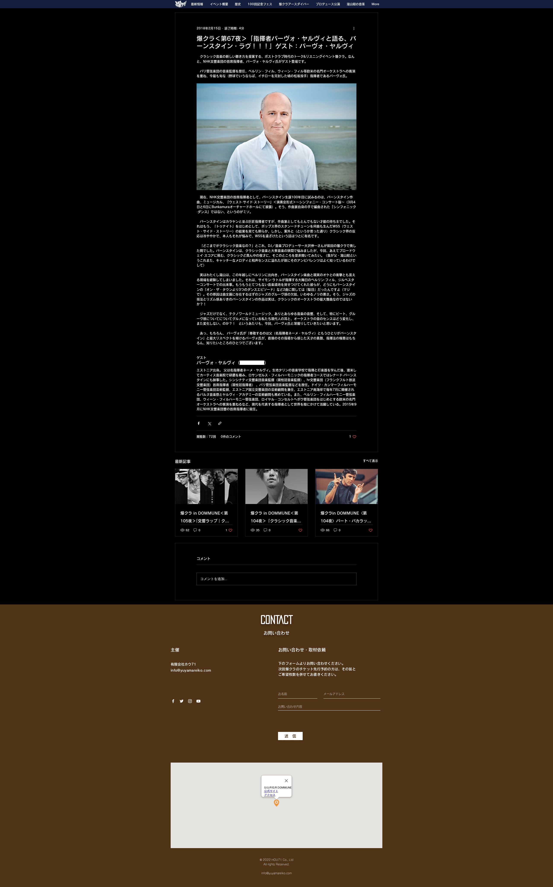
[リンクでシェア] (220, 423)
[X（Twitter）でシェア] (209, 423)
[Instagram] (190, 701)
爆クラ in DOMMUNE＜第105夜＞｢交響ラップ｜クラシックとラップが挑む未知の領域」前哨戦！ (205, 518)
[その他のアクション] (353, 28)
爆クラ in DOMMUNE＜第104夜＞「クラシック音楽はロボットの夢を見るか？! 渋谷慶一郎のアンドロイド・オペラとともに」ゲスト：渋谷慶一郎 (276, 518)
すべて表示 (370, 460)
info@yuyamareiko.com (191, 670)
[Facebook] (173, 701)
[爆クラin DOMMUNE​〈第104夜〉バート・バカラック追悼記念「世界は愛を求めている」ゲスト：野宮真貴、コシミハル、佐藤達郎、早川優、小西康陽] (346, 486)
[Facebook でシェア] (199, 423)
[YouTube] (198, 701)
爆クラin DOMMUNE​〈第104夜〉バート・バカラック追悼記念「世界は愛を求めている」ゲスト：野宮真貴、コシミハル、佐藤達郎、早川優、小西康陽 (346, 518)
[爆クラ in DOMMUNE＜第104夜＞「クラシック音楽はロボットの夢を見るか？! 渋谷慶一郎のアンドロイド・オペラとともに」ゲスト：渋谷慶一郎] (276, 486)
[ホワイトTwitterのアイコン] (181, 701)
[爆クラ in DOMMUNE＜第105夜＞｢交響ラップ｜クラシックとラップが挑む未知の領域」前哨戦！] (206, 486)
